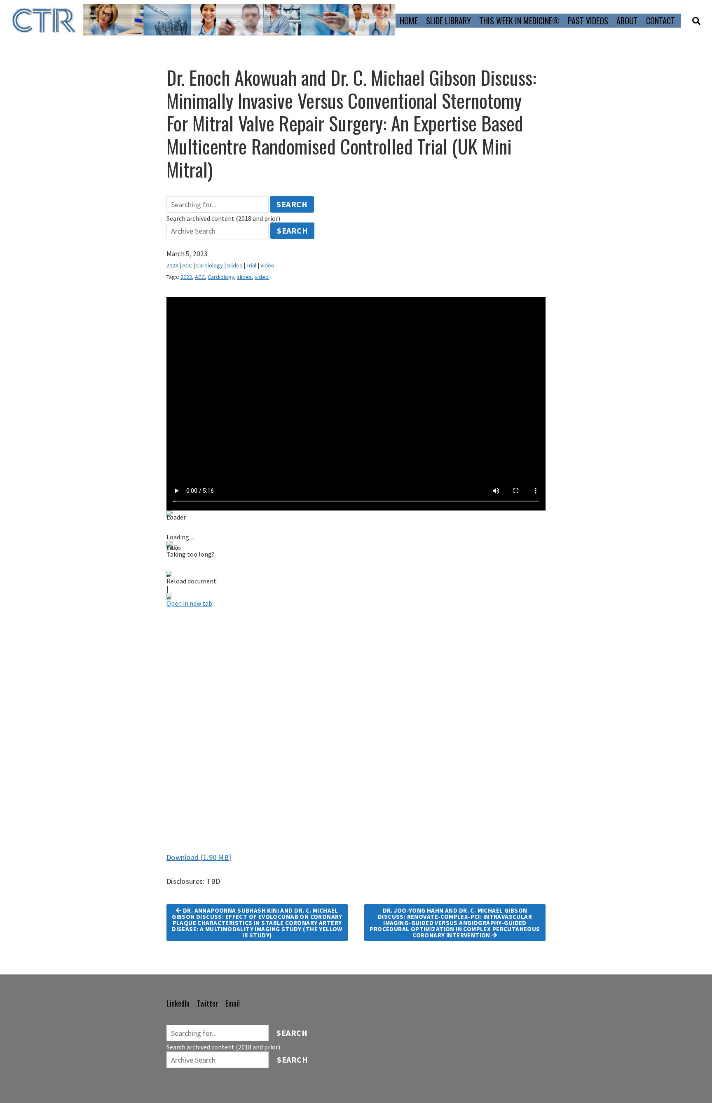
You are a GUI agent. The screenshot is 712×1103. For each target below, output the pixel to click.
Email (232, 1003)
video (262, 277)
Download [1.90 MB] (198, 857)
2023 (172, 265)
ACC (187, 265)
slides (244, 277)
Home (409, 20)
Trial (251, 265)
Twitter (207, 1003)
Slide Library (448, 20)
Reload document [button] (191, 581)
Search (291, 204)
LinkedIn (178, 1003)
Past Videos (588, 20)
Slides (234, 265)
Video (267, 265)
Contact (660, 20)
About (627, 20)
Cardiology (209, 265)
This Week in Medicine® (519, 20)
